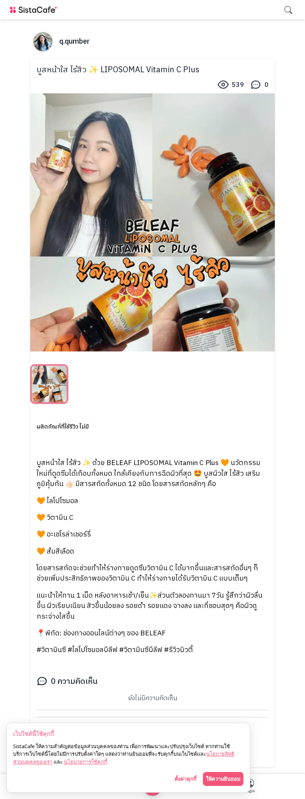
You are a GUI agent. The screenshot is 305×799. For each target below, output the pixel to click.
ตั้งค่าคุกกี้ (186, 778)
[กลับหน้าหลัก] (35, 9)
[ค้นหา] (288, 10)
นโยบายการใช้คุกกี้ (85, 761)
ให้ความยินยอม (223, 778)
